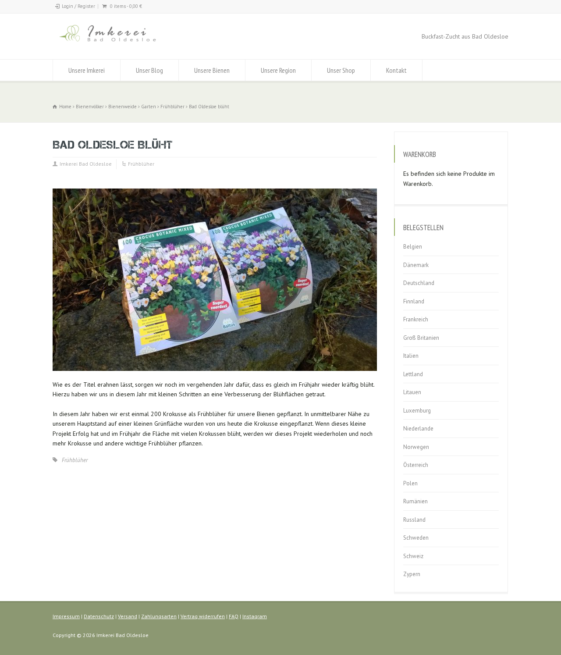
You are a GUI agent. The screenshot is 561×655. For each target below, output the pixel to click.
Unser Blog (149, 70)
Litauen (412, 392)
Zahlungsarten (159, 616)
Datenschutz (99, 616)
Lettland (413, 374)
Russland (414, 519)
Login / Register (78, 6)
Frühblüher (141, 163)
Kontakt (396, 70)
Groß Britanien (421, 338)
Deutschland (418, 283)
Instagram (254, 616)
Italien (411, 356)
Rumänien (415, 501)
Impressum (66, 616)
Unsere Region (278, 70)
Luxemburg (417, 410)
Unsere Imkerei (86, 70)
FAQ (233, 616)
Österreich (415, 465)
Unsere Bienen (212, 70)
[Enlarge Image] (214, 188)
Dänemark (416, 265)
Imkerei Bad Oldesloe (86, 163)
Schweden (416, 537)
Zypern (411, 574)
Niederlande (418, 428)
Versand (127, 616)
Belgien (412, 246)
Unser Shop (341, 70)
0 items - (126, 6)
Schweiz (413, 556)
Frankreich (415, 319)
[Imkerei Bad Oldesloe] (126, 42)
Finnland (413, 301)
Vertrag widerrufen (203, 616)
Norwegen (416, 447)
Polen (410, 483)
